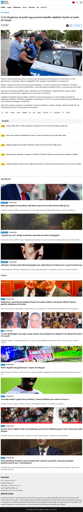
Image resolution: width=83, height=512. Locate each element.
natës (18, 112)
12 (2, 112)
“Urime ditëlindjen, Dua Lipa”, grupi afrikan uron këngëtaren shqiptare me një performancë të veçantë (41, 335)
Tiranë (68, 112)
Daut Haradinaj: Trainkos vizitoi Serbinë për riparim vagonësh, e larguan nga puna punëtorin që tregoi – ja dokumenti (37, 462)
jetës (7, 112)
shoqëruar (57, 112)
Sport (25, 7)
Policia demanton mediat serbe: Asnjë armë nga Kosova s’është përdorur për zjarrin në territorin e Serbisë (43, 164)
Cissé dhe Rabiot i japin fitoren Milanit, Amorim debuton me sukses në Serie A (35, 399)
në (30, 112)
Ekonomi (32, 7)
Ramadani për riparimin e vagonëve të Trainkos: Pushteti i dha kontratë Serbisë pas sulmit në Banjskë (42, 154)
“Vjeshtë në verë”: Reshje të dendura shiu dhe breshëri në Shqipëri (30, 235)
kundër (13, 112)
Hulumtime (17, 7)
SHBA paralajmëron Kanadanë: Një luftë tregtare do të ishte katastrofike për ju (33, 145)
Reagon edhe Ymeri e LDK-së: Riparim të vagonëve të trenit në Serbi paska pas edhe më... (37, 126)
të (63, 112)
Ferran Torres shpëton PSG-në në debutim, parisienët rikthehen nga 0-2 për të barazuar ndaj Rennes (41, 430)
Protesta (45, 112)
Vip (37, 7)
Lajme (9, 7)
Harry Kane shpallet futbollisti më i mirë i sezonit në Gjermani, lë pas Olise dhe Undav (36, 135)
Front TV (44, 7)
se (51, 112)
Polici (39, 112)
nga (34, 112)
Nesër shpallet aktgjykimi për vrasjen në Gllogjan (23, 368)
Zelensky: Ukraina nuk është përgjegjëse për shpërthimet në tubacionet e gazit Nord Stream (41, 265)
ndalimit (24, 112)
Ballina (3, 7)
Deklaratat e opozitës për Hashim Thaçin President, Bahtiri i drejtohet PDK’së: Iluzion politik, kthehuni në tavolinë (38, 303)
